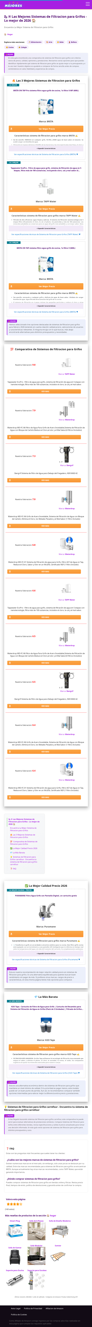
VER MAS (45, 391)
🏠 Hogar (8, 34)
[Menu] (88, 4)
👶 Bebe (60, 42)
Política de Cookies (19, 1314)
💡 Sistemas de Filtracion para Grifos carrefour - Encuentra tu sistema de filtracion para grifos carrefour (23, 861)
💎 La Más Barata (17, 852)
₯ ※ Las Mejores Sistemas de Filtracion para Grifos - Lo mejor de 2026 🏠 (24, 821)
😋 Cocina (10, 47)
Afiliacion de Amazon (54, 1308)
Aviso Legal (15, 1308)
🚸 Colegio (22, 47)
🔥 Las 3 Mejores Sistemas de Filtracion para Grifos (22, 836)
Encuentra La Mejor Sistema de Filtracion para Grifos (23, 829)
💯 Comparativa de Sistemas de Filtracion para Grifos (23, 842)
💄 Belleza (72, 42)
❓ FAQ (13, 868)
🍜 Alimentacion (34, 42)
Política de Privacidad (33, 1308)
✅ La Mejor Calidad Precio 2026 (23, 848)
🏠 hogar (51, 1215)
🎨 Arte (49, 42)
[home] (13, 4)
